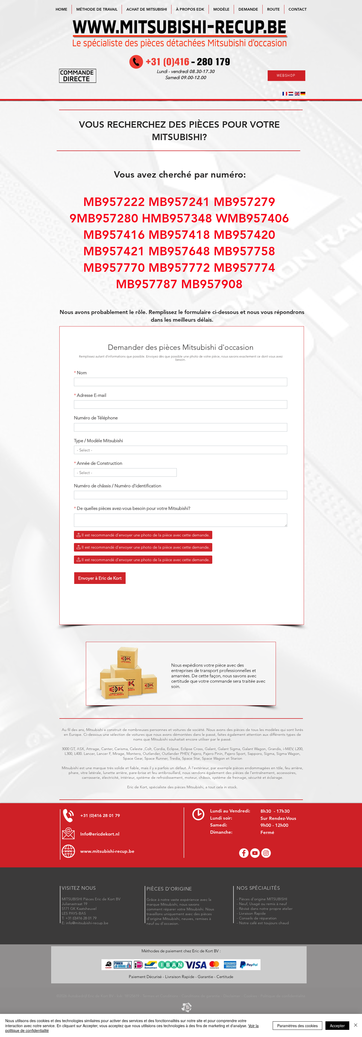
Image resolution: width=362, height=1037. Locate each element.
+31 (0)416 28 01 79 (100, 815)
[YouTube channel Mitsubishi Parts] (255, 853)
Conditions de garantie (201, 995)
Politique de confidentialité (283, 995)
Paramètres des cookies (297, 1025)
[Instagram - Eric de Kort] (266, 853)
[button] (221, 9)
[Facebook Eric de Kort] (244, 853)
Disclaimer (231, 995)
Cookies (250, 995)
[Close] (355, 1025)
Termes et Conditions (160, 995)
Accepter (337, 1025)
